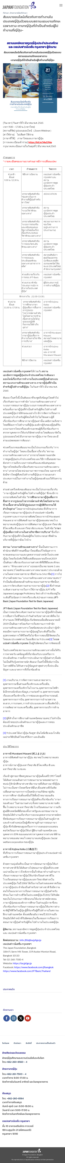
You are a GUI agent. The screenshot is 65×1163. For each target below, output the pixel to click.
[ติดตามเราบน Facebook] (6, 1018)
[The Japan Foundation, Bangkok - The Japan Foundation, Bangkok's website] (19, 5)
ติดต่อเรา (17, 1043)
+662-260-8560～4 (16, 1062)
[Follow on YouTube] (27, 1018)
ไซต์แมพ (5, 1043)
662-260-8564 (16, 1098)
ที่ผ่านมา (6, 13)
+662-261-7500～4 (16, 1074)
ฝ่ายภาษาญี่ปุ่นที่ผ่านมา (19, 13)
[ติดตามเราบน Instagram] (13, 1018)
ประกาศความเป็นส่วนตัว (45, 1043)
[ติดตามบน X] (21, 1018)
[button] (61, 5)
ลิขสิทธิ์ (29, 1043)
